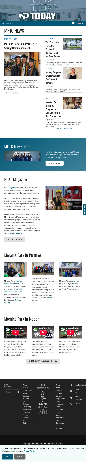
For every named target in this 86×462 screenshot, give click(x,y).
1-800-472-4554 (43, 394)
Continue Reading (16, 233)
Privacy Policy (29, 451)
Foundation (27, 412)
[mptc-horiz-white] (8, 23)
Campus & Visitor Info (26, 398)
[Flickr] (49, 444)
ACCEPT (8, 457)
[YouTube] (33, 444)
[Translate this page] (79, 23)
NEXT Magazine (10, 188)
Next (71, 128)
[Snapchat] (45, 444)
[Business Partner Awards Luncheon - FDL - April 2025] (43, 274)
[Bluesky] (61, 444)
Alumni (25, 393)
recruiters (72, 281)
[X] (57, 444)
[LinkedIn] (37, 444)
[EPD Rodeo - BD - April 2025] (15, 277)
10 (67, 128)
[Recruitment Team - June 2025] (70, 277)
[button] (73, 23)
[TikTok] (41, 444)
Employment (27, 410)
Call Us (77, 404)
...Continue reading (11, 93)
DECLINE (20, 457)
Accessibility (28, 391)
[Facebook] (25, 444)
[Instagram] (29, 444)
